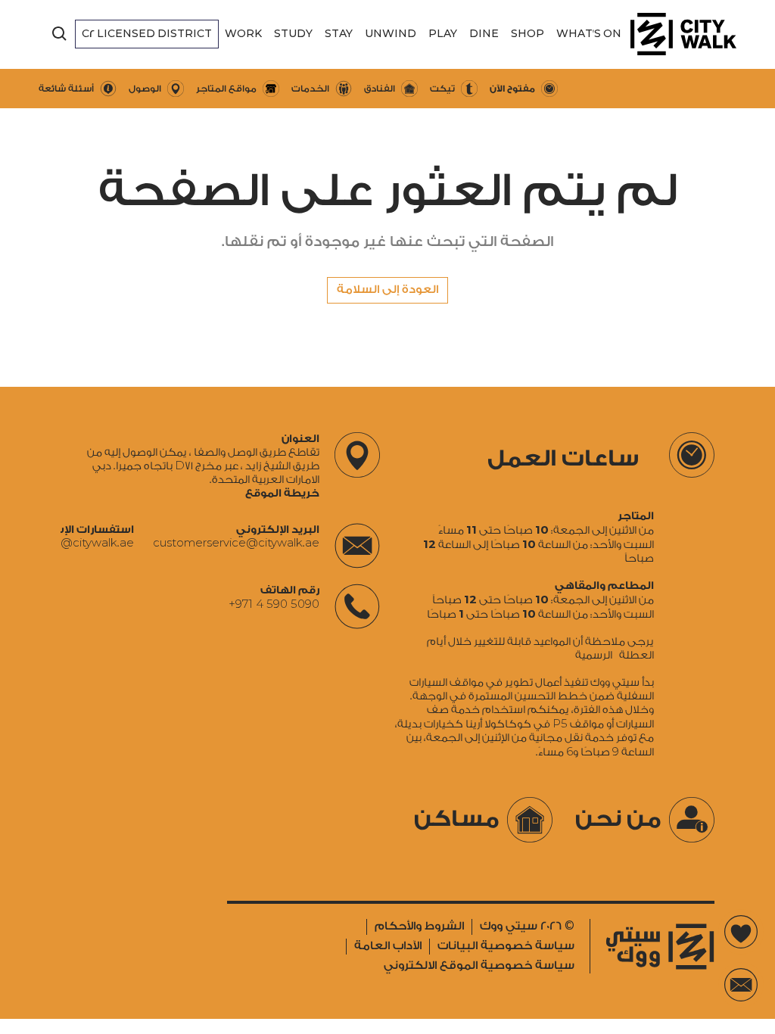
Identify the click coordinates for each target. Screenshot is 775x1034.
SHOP (527, 33)
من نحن (618, 819)
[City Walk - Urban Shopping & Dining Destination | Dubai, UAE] (683, 34)
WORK (243, 33)
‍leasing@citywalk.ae (78, 543)
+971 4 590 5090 (274, 604)
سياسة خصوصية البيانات (505, 945)
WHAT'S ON (588, 33)
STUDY (293, 33)
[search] (60, 34)
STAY (339, 33)
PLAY (442, 33)
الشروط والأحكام (419, 926)
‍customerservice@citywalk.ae (236, 543)
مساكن (457, 819)
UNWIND (390, 33)
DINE (484, 33)
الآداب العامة (388, 945)
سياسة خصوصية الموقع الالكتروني (479, 965)
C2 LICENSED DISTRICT (147, 33)
